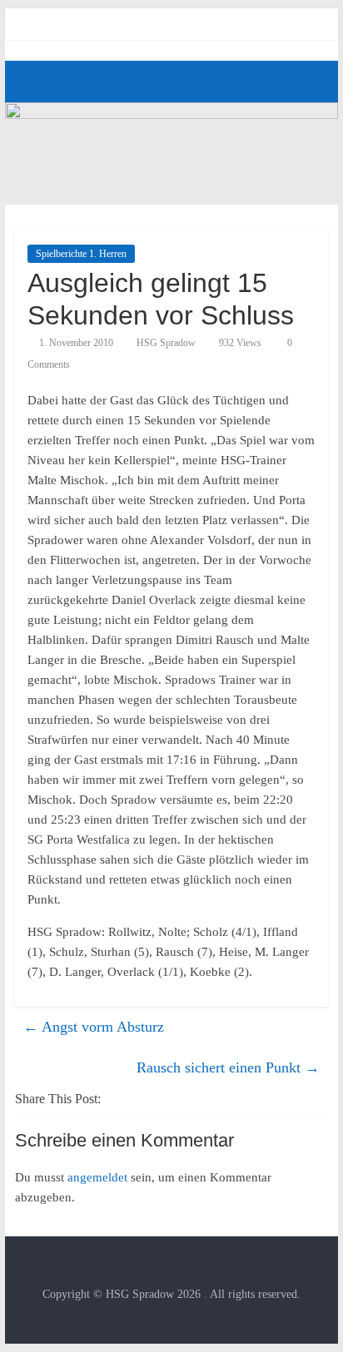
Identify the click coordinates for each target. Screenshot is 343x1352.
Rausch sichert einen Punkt (228, 1067)
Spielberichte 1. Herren (81, 254)
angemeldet (97, 1177)
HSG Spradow (166, 343)
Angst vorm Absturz (93, 1026)
